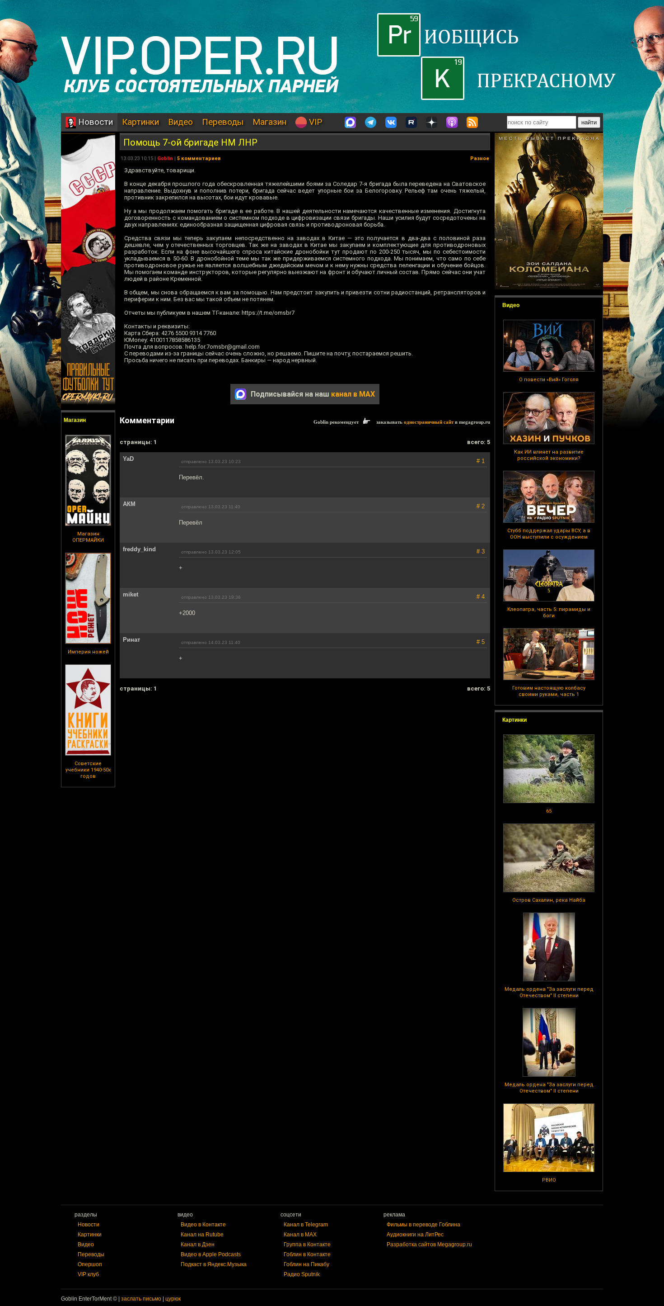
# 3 (481, 551)
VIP (314, 122)
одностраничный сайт (429, 422)
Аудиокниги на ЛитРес (415, 1234)
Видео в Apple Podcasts (211, 1254)
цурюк (173, 1299)
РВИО (549, 1180)
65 (549, 811)
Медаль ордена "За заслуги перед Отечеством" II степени (549, 992)
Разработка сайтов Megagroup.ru (429, 1244)
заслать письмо (141, 1299)
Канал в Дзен (198, 1244)
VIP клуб (88, 1274)
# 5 (481, 642)
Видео (180, 122)
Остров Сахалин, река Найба (548, 900)
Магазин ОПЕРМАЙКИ (88, 537)
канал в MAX (353, 394)
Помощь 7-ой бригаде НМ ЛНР (190, 142)
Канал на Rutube (202, 1234)
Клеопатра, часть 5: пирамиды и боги (548, 612)
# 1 (481, 461)
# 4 (481, 596)
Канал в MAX (300, 1234)
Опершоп (90, 1264)
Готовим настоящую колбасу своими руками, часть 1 (548, 691)
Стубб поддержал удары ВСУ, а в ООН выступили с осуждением (548, 534)
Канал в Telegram (306, 1224)
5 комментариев (199, 158)
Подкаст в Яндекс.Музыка (214, 1264)
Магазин (269, 122)
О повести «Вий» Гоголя (549, 380)
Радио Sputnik (302, 1274)
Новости (94, 122)
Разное (479, 158)
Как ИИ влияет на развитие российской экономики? (549, 455)
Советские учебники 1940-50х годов (88, 770)
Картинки (140, 122)
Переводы (222, 122)
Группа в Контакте (307, 1244)
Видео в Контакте (203, 1224)
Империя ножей (88, 652)
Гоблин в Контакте (307, 1254)
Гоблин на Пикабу (306, 1264)
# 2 (481, 506)
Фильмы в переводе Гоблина (423, 1224)
